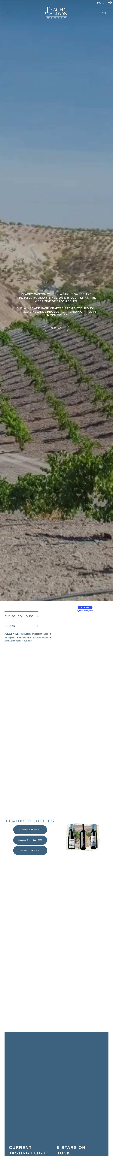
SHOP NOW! (56, 328)
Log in (100, 3)
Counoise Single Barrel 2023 (30, 840)
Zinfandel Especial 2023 (30, 850)
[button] (85, 607)
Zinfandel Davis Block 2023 (30, 830)
